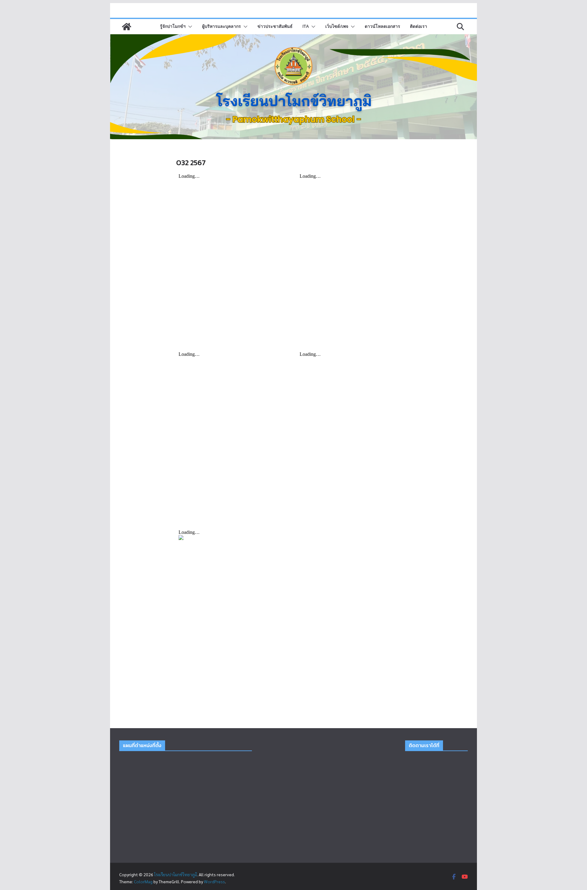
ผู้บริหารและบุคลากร (221, 26)
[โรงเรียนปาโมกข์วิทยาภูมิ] (126, 26)
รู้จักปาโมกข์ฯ (173, 26)
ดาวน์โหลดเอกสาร (382, 26)
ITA (305, 26)
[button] (189, 26)
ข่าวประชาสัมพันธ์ (275, 26)
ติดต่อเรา (418, 26)
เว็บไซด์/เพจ (336, 26)
